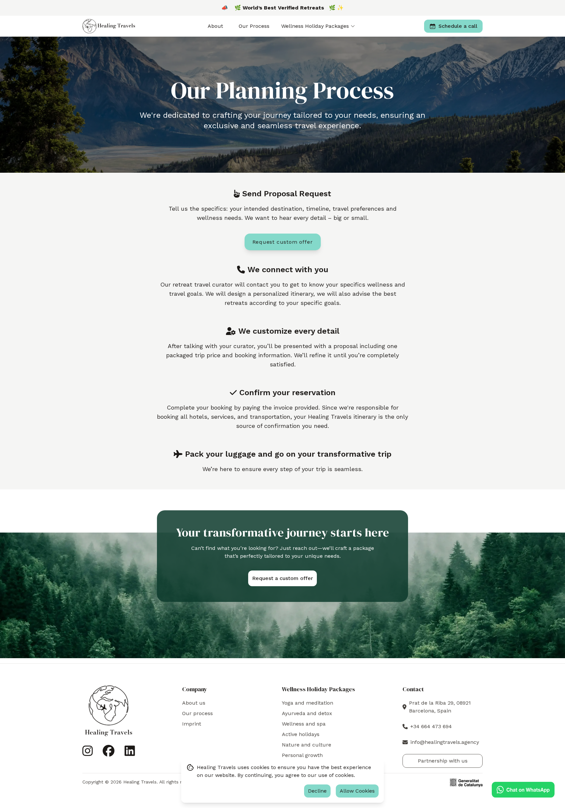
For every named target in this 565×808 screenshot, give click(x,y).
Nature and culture (306, 745)
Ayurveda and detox (307, 713)
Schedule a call (457, 26)
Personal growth (302, 755)
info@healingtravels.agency (444, 742)
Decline (317, 791)
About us (193, 703)
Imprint (191, 724)
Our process (197, 713)
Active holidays (300, 734)
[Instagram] (87, 753)
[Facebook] (108, 753)
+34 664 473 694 (431, 726)
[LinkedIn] (130, 753)
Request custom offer (282, 242)
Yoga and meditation (307, 703)
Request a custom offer (282, 578)
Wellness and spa (304, 724)
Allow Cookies (357, 791)
